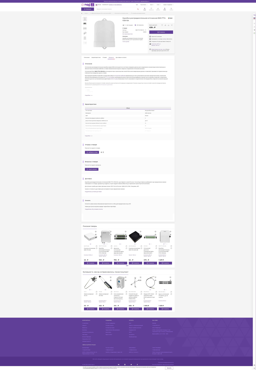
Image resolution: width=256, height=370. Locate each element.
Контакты (84, 330)
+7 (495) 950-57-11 (105, 4)
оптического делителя (106, 84)
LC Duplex (115, 79)
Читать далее (126, 41)
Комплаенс (108, 332)
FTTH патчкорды (109, 77)
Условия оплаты (110, 325)
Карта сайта (109, 334)
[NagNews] (131, 364)
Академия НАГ (132, 330)
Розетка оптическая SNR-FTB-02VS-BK (134, 249)
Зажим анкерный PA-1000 (103, 294)
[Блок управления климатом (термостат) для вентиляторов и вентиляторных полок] (120, 282)
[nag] (137, 364)
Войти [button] (164, 10)
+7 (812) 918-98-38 (156, 350)
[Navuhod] (125, 364)
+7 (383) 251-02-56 (133, 350)
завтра (164, 39)
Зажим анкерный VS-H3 (88, 294)
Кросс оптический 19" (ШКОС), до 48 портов (164, 295)
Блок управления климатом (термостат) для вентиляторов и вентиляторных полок (118, 296)
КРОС (130, 332)
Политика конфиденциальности (166, 362)
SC (111, 79)
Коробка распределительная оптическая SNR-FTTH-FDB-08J (104, 251)
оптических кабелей (119, 75)
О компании (85, 323)
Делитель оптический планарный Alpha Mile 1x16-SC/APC (119, 251)
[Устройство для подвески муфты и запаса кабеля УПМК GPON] (135, 282)
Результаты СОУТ (86, 339)
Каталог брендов (86, 336)
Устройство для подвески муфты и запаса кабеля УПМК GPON (134, 296)
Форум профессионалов (135, 327)
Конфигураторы (133, 336)
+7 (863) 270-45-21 (109, 350)
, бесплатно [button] (167, 39)
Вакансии (84, 327)
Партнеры (84, 334)
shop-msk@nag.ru (118, 4)
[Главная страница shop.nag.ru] (87, 4)
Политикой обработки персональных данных (107, 368)
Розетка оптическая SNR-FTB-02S (89, 249)
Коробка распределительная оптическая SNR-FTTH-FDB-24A (164, 251)
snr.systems (131, 334)
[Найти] (138, 9)
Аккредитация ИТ (86, 341)
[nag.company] (118, 364)
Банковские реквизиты (87, 332)
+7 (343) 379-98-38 (86, 350)
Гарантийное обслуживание (113, 330)
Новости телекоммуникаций (136, 325)
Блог (137, 4)
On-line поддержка (110, 323)
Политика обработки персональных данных (163, 364)
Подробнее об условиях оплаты (94, 209)
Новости (84, 325)
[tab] (87, 57)
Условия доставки (110, 327)
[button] (128, 1)
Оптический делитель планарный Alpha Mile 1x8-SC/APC (148, 251)
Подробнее (87, 95)
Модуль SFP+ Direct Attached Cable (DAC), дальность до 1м (149, 296)
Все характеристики (128, 34)
